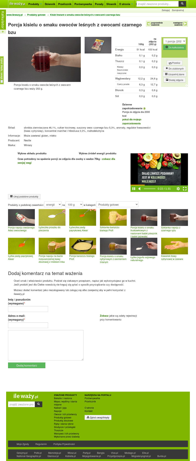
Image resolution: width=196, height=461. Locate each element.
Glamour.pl (53, 456)
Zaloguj (166, 10)
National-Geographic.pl (29, 456)
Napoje (58, 410)
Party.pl (87, 452)
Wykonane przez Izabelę (67, 436)
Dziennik (50, 4)
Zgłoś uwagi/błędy (99, 417)
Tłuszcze (58, 430)
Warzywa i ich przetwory (66, 433)
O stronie (125, 4)
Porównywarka (83, 4)
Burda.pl (161, 456)
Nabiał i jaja (60, 407)
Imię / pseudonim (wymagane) (19, 301)
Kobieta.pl (70, 456)
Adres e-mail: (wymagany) (16, 317)
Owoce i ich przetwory (65, 414)
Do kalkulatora (176, 47)
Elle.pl (145, 452)
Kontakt (88, 410)
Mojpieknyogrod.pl (141, 456)
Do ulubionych (176, 68)
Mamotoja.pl (54, 452)
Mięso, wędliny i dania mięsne (65, 403)
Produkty (34, 4)
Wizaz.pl (72, 452)
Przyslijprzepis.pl (116, 456)
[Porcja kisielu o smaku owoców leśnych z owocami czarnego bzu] (98, 46)
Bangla (101, 452)
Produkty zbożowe (63, 420)
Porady (99, 4)
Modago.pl (130, 452)
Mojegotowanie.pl (91, 456)
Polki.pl (38, 452)
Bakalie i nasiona (63, 398)
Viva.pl (114, 452)
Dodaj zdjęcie (175, 80)
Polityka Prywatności (64, 444)
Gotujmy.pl (22, 452)
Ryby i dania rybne (64, 423)
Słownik (111, 4)
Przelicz (176, 62)
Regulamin (41, 444)
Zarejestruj (178, 10)
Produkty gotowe (62, 417)
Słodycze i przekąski (64, 427)
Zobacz (104, 315)
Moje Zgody (23, 444)
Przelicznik (64, 4)
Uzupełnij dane (176, 74)
